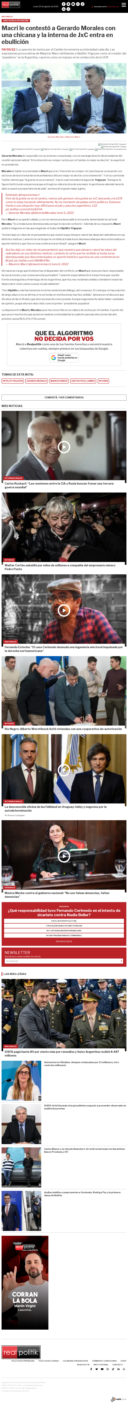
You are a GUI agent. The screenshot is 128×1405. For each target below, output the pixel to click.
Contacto (117, 1365)
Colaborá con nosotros (75, 1361)
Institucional (101, 1365)
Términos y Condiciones (104, 1361)
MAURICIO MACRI (59, 381)
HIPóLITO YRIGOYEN (13, 381)
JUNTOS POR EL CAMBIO (83, 381)
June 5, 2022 (65, 212)
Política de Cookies (49, 1361)
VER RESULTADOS (64, 941)
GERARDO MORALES (37, 381)
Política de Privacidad (22, 1361)
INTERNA (103, 381)
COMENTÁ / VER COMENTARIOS (64, 397)
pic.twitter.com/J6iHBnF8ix (32, 260)
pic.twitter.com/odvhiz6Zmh (23, 209)
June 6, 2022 (59, 264)
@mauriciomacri (28, 194)
